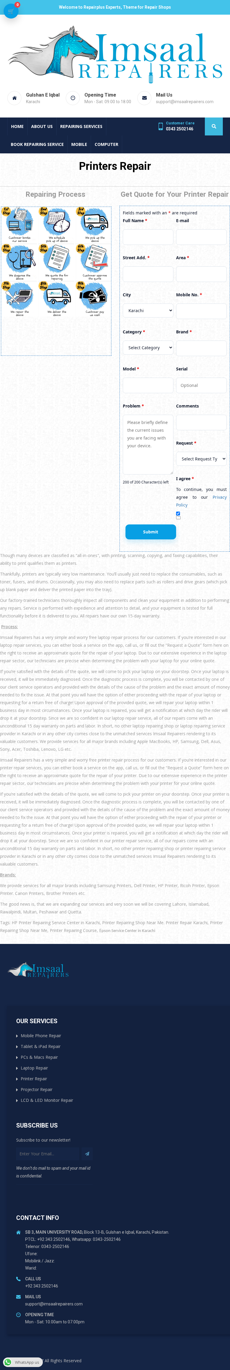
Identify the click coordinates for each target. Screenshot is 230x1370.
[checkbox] (178, 513)
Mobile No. (189, 295)
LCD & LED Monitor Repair (47, 1100)
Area (182, 257)
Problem (133, 406)
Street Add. (136, 257)
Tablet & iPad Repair (40, 1046)
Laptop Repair (34, 1068)
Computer (106, 144)
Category (134, 332)
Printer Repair (34, 1078)
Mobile (79, 144)
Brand (184, 332)
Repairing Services (81, 126)
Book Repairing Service (37, 144)
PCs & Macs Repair (39, 1057)
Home (17, 126)
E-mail (182, 220)
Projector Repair (36, 1089)
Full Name (135, 220)
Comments (187, 406)
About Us (42, 126)
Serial (181, 369)
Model (131, 369)
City (127, 295)
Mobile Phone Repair (41, 1035)
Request (186, 443)
